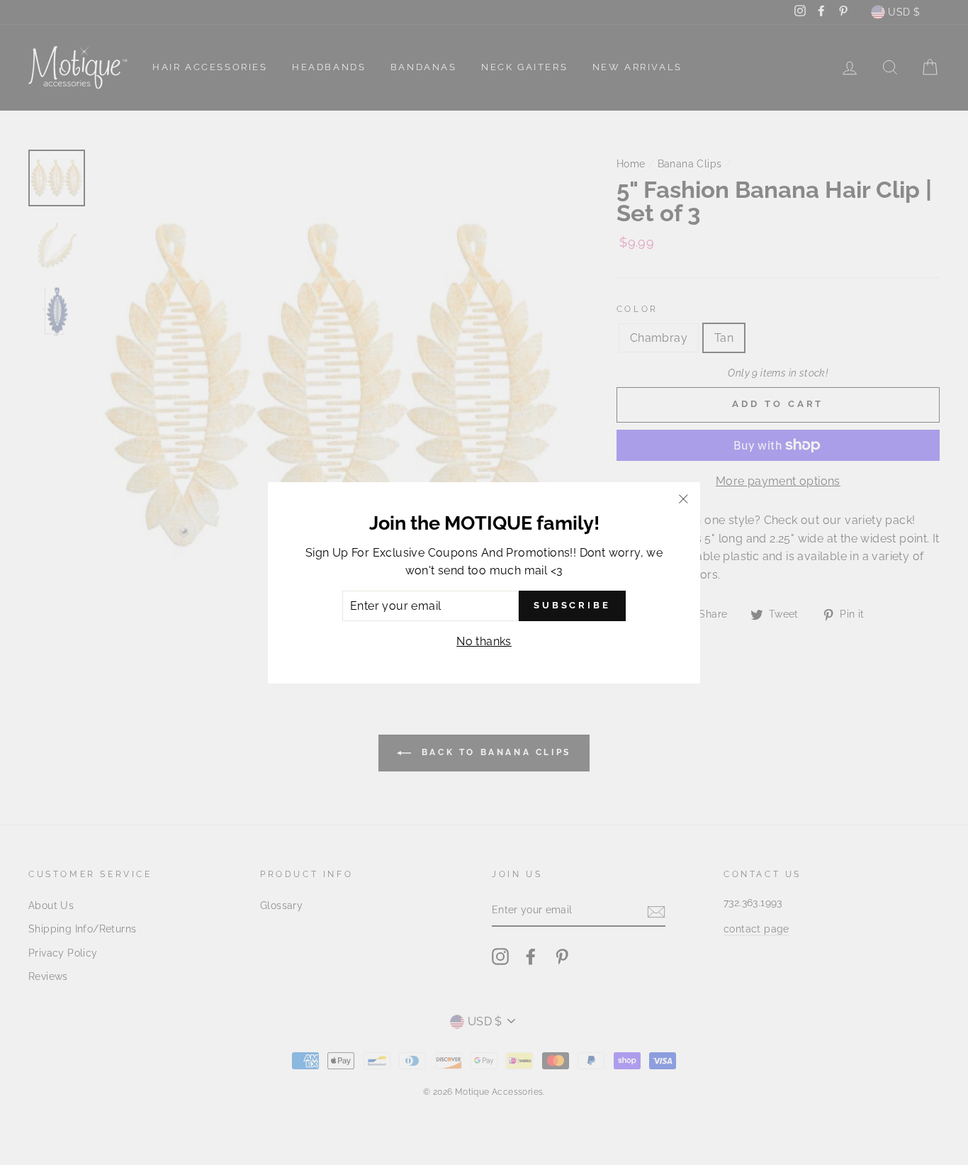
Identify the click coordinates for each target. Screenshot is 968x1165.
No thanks (484, 641)
